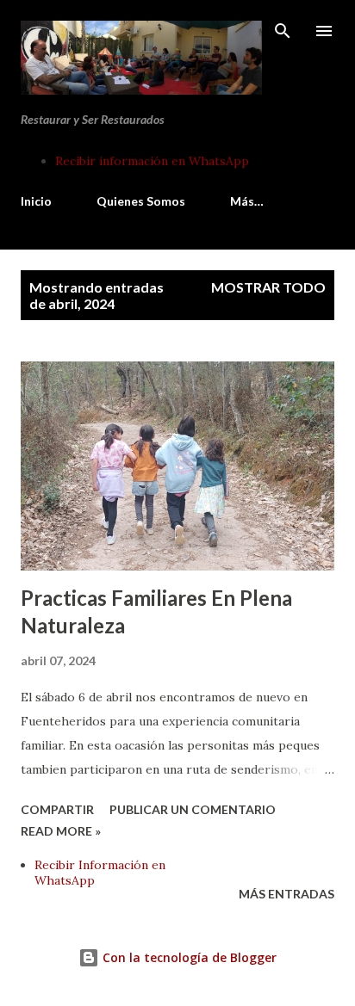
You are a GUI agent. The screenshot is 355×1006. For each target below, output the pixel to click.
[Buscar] (282, 31)
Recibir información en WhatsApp (152, 161)
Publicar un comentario (192, 809)
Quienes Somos (141, 201)
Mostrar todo (268, 287)
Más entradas (286, 893)
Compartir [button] (57, 809)
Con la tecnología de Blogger (188, 957)
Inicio (36, 201)
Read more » (61, 831)
